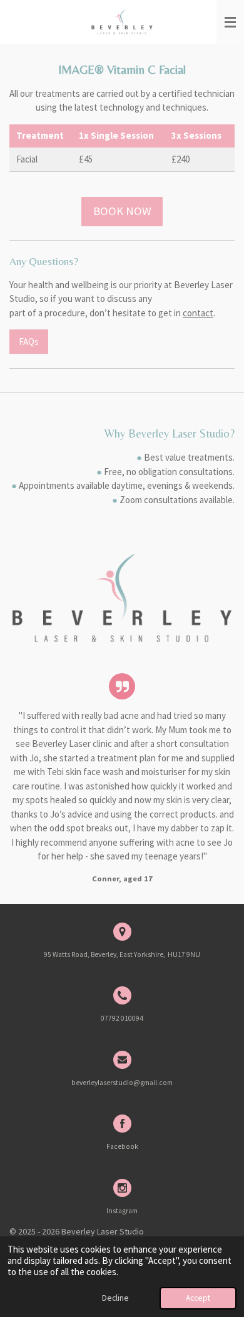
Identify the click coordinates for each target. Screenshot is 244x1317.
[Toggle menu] (230, 22)
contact (198, 313)
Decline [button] (115, 1298)
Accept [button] (198, 1298)
